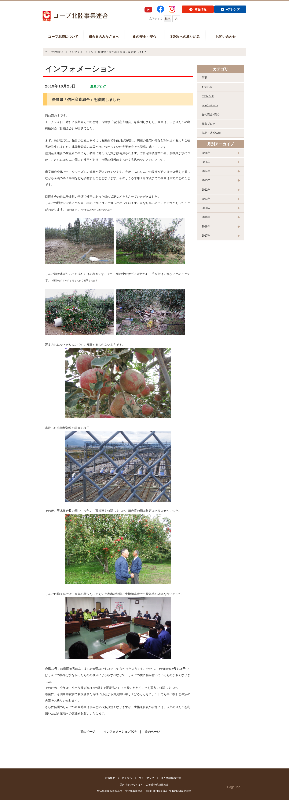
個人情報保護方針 (171, 777)
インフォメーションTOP (120, 731)
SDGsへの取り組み (185, 36)
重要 (204, 77)
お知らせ (207, 87)
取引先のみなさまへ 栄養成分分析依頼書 (144, 784)
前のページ (87, 731)
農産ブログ (208, 123)
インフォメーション (81, 52)
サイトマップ (146, 777)
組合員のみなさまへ (104, 36)
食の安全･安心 (211, 114)
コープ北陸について (63, 36)
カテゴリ (220, 69)
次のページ (152, 731)
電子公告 (127, 777)
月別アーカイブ (220, 144)
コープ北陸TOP (55, 52)
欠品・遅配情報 (211, 132)
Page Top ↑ (235, 787)
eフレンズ (208, 96)
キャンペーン (210, 105)
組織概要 (110, 777)
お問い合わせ (226, 36)
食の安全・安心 (144, 36)
